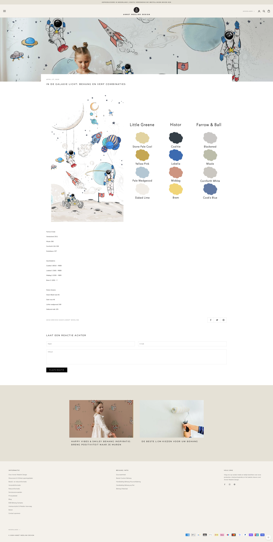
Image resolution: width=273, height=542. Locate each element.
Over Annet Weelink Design (18, 475)
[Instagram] (229, 484)
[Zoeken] (264, 11)
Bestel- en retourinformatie (18, 482)
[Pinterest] (234, 484)
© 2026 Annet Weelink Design (21, 535)
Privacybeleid (13, 496)
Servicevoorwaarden (15, 492)
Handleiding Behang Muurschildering (128, 482)
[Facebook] (224, 484)
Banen (11, 510)
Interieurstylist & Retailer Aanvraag (20, 506)
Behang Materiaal (122, 489)
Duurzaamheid (121, 475)
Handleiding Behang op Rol (125, 485)
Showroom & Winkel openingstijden (21, 478)
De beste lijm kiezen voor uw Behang (170, 441)
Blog (10, 499)
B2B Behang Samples (16, 503)
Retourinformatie (14, 489)
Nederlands (13, 529)
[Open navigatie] (4, 11)
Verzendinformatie (15, 485)
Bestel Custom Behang (123, 478)
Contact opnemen (14, 513)
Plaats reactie (56, 370)
